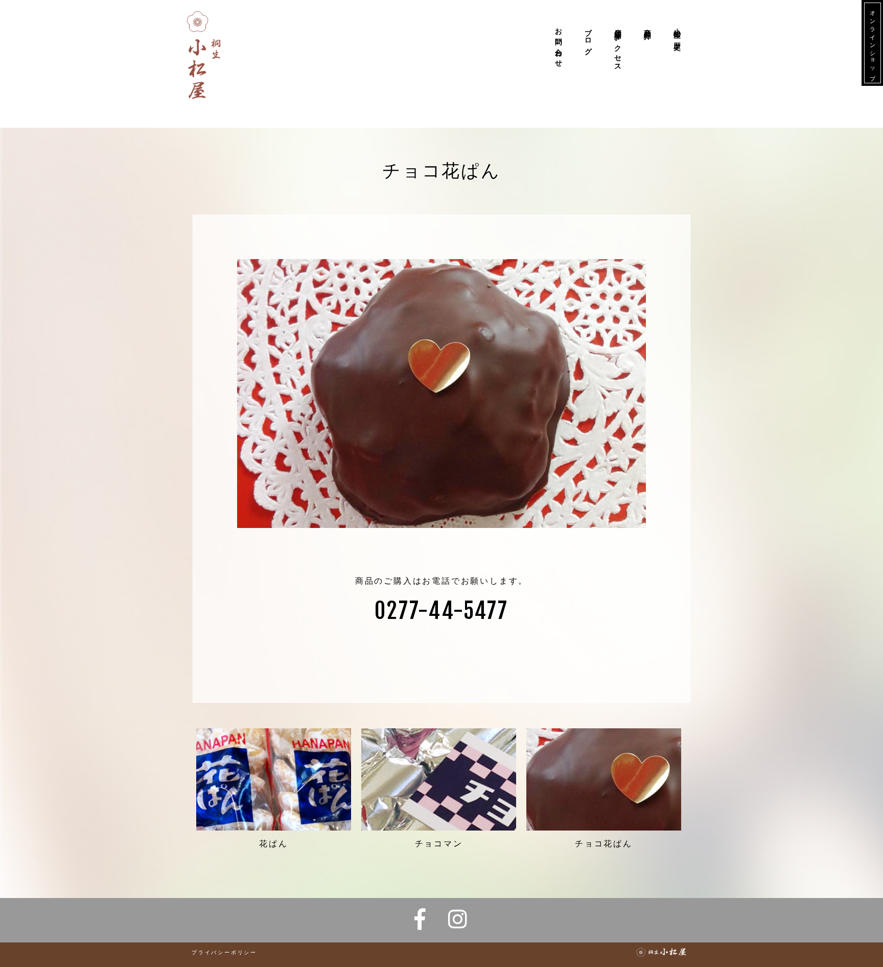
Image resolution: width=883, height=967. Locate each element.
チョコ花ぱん (604, 843)
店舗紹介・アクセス (618, 45)
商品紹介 (647, 26)
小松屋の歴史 (677, 31)
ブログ (588, 37)
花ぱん (273, 843)
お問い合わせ (558, 43)
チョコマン (439, 843)
